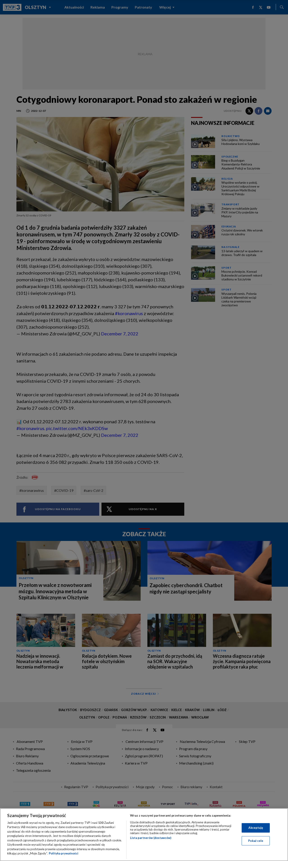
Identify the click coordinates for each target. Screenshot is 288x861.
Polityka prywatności (63, 853)
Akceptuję (255, 827)
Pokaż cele (255, 840)
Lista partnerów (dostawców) (150, 838)
